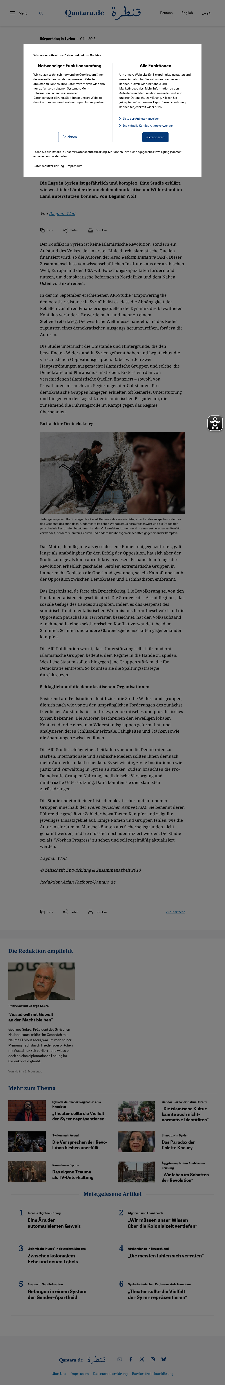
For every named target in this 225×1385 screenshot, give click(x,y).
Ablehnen (69, 136)
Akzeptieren (155, 137)
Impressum (74, 166)
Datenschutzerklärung (48, 97)
